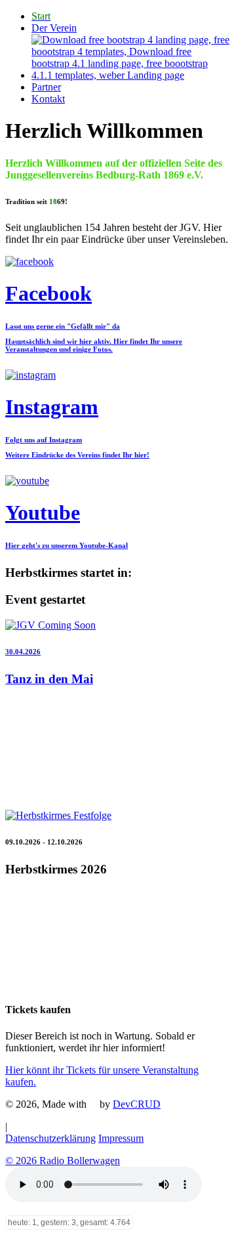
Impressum (121, 1138)
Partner (46, 87)
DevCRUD (137, 1104)
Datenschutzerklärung (50, 1138)
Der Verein (54, 27)
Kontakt (48, 98)
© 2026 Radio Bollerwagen (62, 1160)
